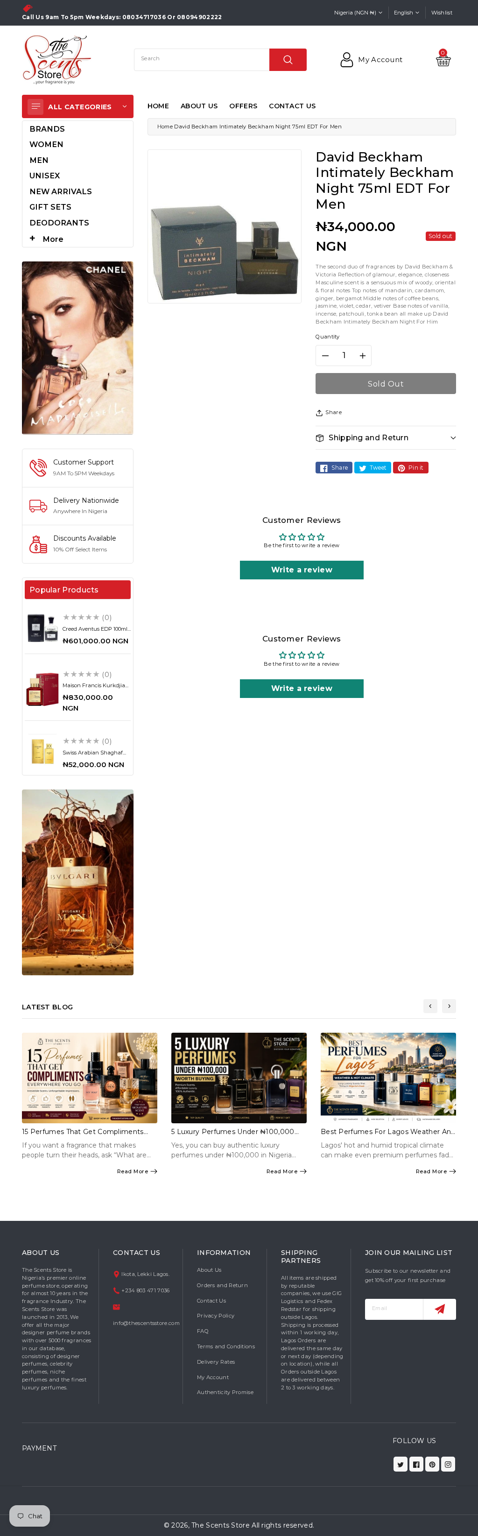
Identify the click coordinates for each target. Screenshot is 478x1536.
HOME (158, 106)
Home (165, 126)
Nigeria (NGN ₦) (355, 12)
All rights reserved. (283, 1525)
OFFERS (243, 106)
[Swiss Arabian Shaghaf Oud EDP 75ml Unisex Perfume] (42, 751)
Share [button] (333, 412)
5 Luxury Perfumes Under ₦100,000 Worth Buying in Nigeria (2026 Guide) (235, 1135)
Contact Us (211, 1300)
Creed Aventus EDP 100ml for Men (95, 632)
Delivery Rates (216, 1362)
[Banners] (78, 347)
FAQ (203, 1331)
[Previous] (430, 1006)
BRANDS (47, 129)
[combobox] (220, 60)
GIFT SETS (50, 206)
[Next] (449, 1006)
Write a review (301, 569)
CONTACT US (292, 106)
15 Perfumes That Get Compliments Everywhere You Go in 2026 (83, 1135)
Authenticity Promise (225, 1392)
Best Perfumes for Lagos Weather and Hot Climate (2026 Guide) (388, 1135)
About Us (209, 1270)
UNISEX (44, 175)
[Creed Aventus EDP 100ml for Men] (42, 628)
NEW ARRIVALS (60, 191)
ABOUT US (199, 106)
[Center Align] (35, 107)
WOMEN (46, 144)
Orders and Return (222, 1285)
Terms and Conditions (226, 1346)
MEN (39, 160)
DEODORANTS (59, 222)
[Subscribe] (439, 1309)
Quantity (327, 336)
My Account (213, 1377)
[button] (386, 437)
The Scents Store (220, 1525)
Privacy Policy (215, 1315)
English (403, 12)
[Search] (288, 60)
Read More (132, 1171)
